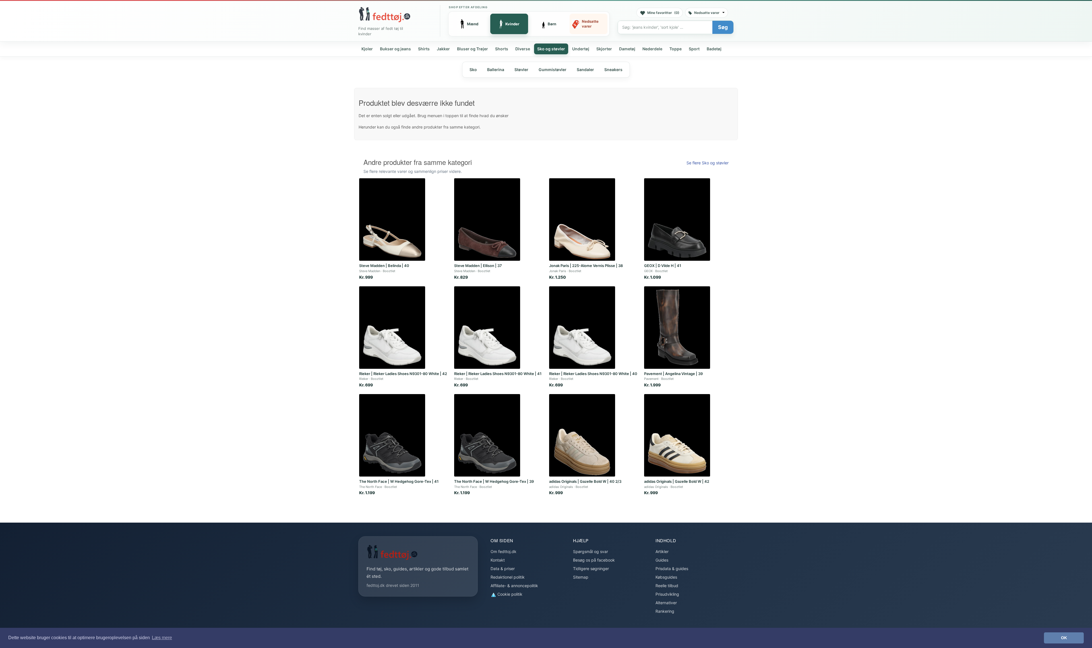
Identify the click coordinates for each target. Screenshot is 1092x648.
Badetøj (714, 48)
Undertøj (580, 48)
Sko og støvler (551, 48)
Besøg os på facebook (594, 560)
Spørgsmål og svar (590, 551)
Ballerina (495, 69)
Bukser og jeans (395, 48)
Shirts (424, 48)
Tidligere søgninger (591, 568)
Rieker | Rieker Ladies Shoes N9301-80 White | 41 (497, 373)
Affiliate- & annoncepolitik (514, 585)
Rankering (664, 611)
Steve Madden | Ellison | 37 (478, 265)
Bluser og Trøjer (472, 48)
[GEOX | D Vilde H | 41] (677, 219)
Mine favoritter (663, 13)
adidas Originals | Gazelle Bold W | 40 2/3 (585, 481)
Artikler (662, 551)
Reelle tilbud (666, 585)
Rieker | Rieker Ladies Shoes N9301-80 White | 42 (403, 373)
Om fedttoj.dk (503, 551)
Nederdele (652, 48)
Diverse (522, 48)
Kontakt (498, 560)
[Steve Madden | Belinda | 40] (392, 219)
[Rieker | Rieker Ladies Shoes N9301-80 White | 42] (392, 327)
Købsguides (666, 577)
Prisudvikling (667, 594)
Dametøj (627, 48)
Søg (723, 27)
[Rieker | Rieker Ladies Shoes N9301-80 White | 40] (582, 327)
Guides (661, 560)
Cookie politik (509, 594)
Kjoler (367, 48)
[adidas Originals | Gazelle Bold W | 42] (677, 435)
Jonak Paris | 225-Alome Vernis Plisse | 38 (586, 265)
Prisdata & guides (671, 568)
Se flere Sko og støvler (707, 162)
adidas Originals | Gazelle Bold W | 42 (676, 481)
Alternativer (666, 602)
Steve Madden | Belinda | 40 (384, 265)
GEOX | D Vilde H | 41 (662, 265)
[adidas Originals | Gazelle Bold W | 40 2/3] (582, 435)
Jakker (443, 48)
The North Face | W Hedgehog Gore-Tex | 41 (399, 481)
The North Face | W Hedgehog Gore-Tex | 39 (494, 481)
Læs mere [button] (162, 637)
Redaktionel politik (508, 577)
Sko (473, 69)
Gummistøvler (552, 69)
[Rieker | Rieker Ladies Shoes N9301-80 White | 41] (487, 327)
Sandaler (585, 69)
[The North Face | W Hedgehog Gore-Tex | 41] (392, 435)
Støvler (521, 69)
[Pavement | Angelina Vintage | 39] (677, 327)
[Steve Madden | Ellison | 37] (487, 219)
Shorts (501, 48)
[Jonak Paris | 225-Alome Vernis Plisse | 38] (582, 219)
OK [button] (1064, 637)
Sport (694, 48)
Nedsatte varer (706, 13)
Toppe (675, 48)
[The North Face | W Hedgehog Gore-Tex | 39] (487, 435)
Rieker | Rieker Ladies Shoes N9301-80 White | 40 (593, 373)
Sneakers (613, 69)
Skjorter (604, 48)
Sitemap (580, 577)
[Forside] (384, 14)
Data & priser (503, 568)
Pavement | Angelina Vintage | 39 (673, 373)
